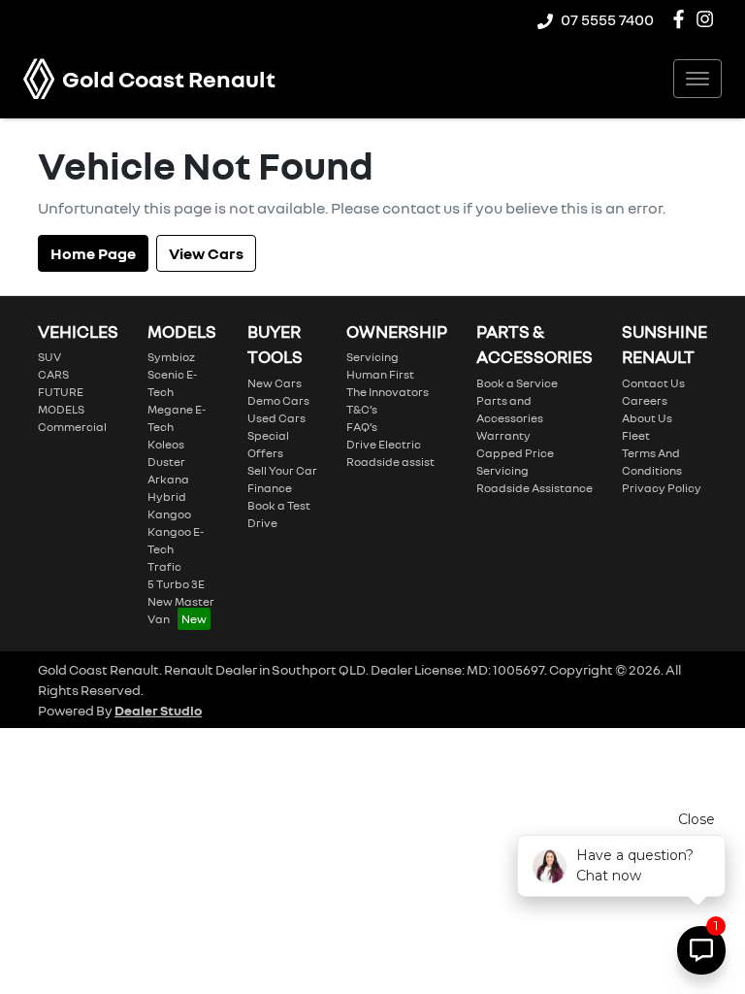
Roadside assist (390, 461)
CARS (53, 374)
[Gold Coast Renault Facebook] (682, 19)
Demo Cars (278, 400)
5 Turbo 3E (176, 584)
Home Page (93, 253)
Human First (380, 374)
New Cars (274, 383)
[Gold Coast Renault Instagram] (709, 19)
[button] (697, 78)
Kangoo (169, 514)
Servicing (372, 356)
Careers (644, 400)
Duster (166, 461)
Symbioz (171, 356)
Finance (269, 487)
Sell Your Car (282, 470)
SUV (49, 356)
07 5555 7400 (607, 19)
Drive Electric (383, 444)
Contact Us (653, 383)
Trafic (164, 566)
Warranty (503, 435)
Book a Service (517, 383)
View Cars (206, 253)
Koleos (165, 444)
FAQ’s (361, 426)
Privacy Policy (661, 487)
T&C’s (361, 409)
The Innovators (387, 391)
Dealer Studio (158, 710)
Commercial (72, 426)
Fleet (636, 435)
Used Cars (276, 418)
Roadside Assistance (534, 487)
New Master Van (180, 610)
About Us (647, 418)
